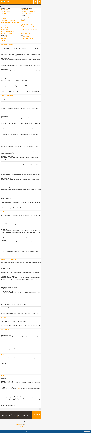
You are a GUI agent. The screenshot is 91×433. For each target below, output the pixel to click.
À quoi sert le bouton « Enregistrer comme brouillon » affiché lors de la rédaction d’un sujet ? (10, 32)
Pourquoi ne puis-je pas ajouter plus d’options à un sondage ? (7, 28)
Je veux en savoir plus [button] (42, 431)
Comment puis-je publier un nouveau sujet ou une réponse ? (7, 25)
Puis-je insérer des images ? (4, 38)
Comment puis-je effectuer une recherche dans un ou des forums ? (28, 23)
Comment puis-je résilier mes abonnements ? (26, 30)
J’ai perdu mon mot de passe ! (4, 13)
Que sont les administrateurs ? (24, 9)
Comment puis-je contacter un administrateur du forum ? (27, 38)
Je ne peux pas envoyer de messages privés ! (26, 16)
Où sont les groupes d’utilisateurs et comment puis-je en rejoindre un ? (29, 11)
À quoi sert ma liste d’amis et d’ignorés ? (25, 20)
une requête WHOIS (21, 398)
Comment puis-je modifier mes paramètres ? (5, 17)
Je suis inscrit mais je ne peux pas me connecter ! (6, 11)
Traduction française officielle (19, 424)
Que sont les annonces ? (3, 39)
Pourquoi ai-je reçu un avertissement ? (5, 30)
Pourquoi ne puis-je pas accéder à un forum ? (6, 29)
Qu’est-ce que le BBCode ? (4, 36)
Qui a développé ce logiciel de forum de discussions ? (27, 36)
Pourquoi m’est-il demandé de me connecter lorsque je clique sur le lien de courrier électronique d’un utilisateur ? (10, 22)
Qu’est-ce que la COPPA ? (3, 10)
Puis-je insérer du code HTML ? (4, 37)
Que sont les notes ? (3, 40)
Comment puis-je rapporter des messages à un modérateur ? (7, 31)
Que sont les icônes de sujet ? (4, 41)
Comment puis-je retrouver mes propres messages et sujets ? (28, 26)
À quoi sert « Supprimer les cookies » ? (5, 14)
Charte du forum (17, 416)
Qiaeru (24, 424)
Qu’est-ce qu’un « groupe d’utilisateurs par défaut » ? (27, 13)
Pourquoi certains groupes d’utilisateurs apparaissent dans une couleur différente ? (30, 12)
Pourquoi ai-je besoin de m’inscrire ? (5, 9)
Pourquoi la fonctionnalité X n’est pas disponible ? (26, 37)
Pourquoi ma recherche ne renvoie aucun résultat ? (26, 24)
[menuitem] (35, 2)
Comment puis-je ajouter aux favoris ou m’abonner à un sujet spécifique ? (29, 29)
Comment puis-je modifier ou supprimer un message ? (7, 26)
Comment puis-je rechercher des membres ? (26, 25)
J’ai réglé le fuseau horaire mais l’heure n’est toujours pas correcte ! (8, 19)
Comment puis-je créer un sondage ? (5, 27)
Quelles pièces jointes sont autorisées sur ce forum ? (27, 33)
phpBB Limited (18, 388)
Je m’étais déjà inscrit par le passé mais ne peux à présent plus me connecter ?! (9, 12)
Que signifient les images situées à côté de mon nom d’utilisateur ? (8, 20)
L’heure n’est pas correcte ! (4, 18)
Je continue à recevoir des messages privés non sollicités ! (27, 17)
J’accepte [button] (87, 431)
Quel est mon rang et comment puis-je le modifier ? (6, 21)
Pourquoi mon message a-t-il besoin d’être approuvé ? (7, 33)
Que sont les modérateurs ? (24, 10)
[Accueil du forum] (5, 1)
